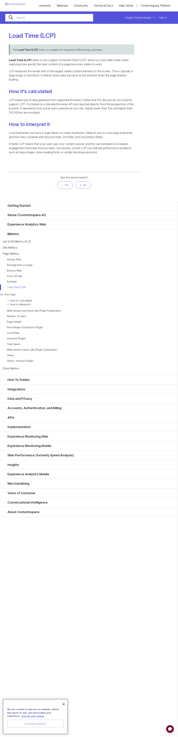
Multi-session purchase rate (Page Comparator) (34, 310)
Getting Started (18, 205)
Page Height (14, 321)
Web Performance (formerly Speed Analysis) (40, 455)
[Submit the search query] (11, 18)
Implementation (19, 427)
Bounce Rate (14, 270)
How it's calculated (21, 300)
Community (81, 5)
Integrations (16, 389)
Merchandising (18, 483)
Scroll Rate (13, 332)
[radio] (65, 185)
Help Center (126, 5)
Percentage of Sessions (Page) (25, 327)
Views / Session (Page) (20, 360)
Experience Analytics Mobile (28, 474)
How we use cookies (33, 716)
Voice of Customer (21, 493)
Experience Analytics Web (26, 224)
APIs (10, 417)
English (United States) (139, 17)
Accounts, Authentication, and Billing (34, 408)
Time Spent (13, 344)
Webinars (62, 5)
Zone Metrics (11, 368)
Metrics (13, 234)
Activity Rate (14, 259)
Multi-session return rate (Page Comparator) (32, 349)
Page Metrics (11, 253)
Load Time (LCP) (16, 287)
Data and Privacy (19, 398)
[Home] (15, 4)
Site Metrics (10, 247)
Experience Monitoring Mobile (29, 446)
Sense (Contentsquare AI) (26, 215)
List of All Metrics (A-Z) (17, 241)
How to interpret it (20, 304)
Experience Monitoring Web (27, 436)
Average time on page (20, 264)
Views (10, 355)
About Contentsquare (23, 512)
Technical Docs (103, 5)
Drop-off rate (14, 276)
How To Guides (18, 380)
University (45, 5)
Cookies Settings (35, 723)
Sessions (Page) (16, 338)
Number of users (16, 316)
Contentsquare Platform (155, 5)
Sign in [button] (163, 17)
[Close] (63, 704)
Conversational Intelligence (27, 502)
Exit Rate (12, 281)
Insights (13, 465)
